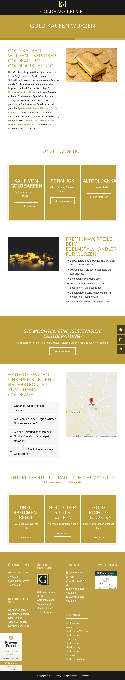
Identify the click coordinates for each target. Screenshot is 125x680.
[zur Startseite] (121, 329)
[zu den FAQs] (121, 349)
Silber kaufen (15, 618)
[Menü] (115, 7)
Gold (86, 269)
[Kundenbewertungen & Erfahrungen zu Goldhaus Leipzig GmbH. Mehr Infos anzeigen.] (106, 588)
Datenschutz (84, 676)
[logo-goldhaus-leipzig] (63, 7)
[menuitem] (115, 7)
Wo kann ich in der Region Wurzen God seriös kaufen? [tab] (35, 421)
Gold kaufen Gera (75, 659)
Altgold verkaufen (17, 621)
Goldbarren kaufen (18, 609)
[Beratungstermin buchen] (121, 339)
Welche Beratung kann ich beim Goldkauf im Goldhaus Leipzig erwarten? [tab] (33, 436)
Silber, (98, 269)
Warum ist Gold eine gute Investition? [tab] (29, 408)
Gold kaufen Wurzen (77, 631)
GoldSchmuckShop (18, 625)
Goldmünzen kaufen (19, 613)
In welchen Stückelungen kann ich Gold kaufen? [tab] (34, 451)
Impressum (72, 676)
